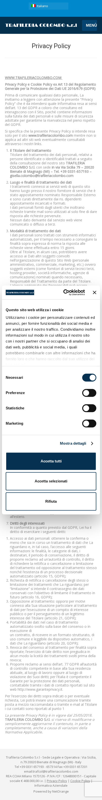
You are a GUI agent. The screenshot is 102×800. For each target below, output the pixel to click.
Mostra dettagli (73, 443)
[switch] (89, 393)
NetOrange (60, 791)
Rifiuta (51, 501)
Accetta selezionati (51, 481)
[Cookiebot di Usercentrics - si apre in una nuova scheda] (64, 292)
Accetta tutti (51, 461)
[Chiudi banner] (94, 292)
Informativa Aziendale (51, 785)
